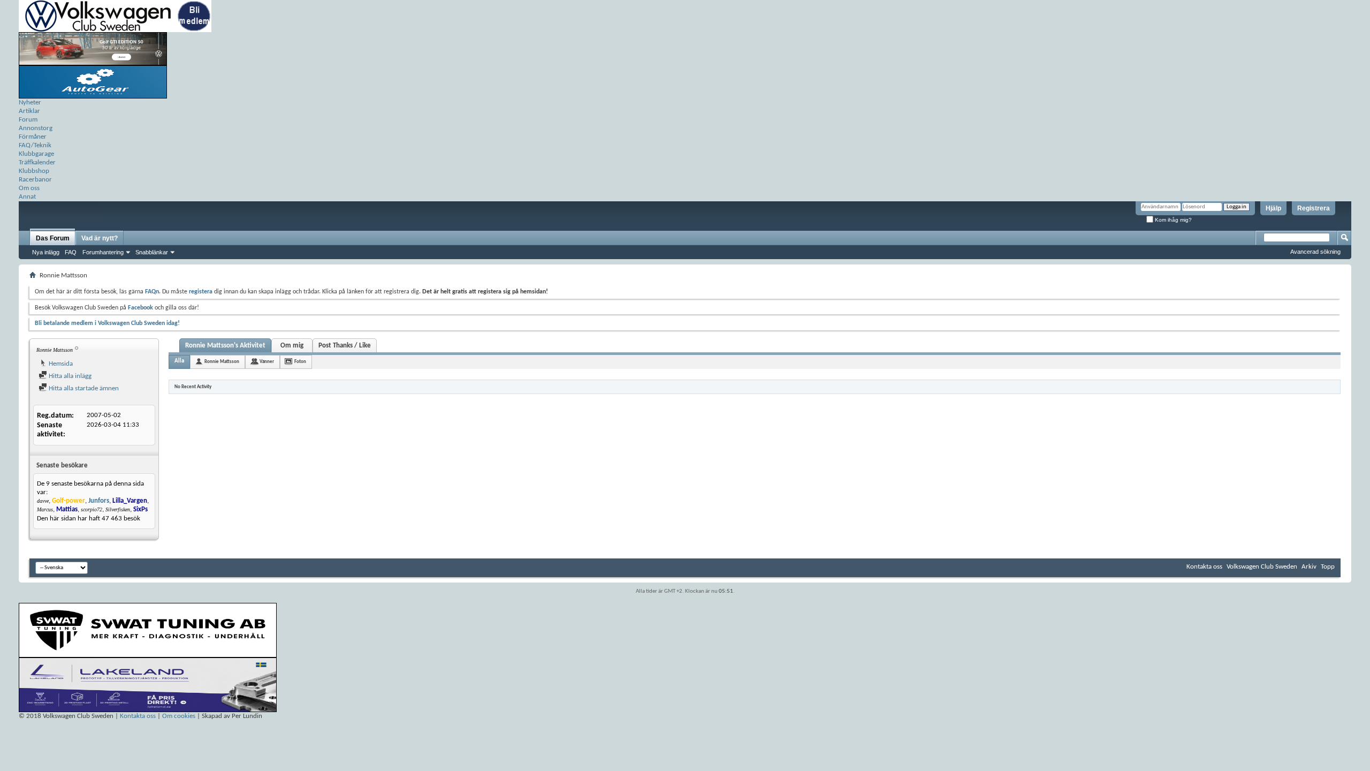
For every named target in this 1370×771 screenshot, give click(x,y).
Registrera (1313, 208)
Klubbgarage (36, 153)
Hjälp (1273, 208)
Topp (1328, 566)
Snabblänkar (151, 252)
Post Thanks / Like (344, 345)
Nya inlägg (45, 252)
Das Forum (53, 238)
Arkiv (1309, 566)
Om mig (291, 345)
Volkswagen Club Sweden (1262, 566)
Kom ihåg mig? (1172, 220)
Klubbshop (34, 171)
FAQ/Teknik (35, 145)
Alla (179, 361)
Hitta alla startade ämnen (83, 388)
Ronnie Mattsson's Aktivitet (225, 345)
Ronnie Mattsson (221, 361)
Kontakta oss (1204, 566)
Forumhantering (103, 252)
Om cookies (178, 716)
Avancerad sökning (1315, 251)
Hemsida (60, 363)
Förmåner (33, 136)
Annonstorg (35, 128)
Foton (300, 361)
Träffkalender (37, 162)
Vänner (267, 361)
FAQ (71, 252)
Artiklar (29, 111)
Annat (27, 196)
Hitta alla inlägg (69, 376)
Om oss (29, 188)
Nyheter (30, 102)
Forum (28, 119)
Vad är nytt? (99, 238)
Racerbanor (35, 179)
